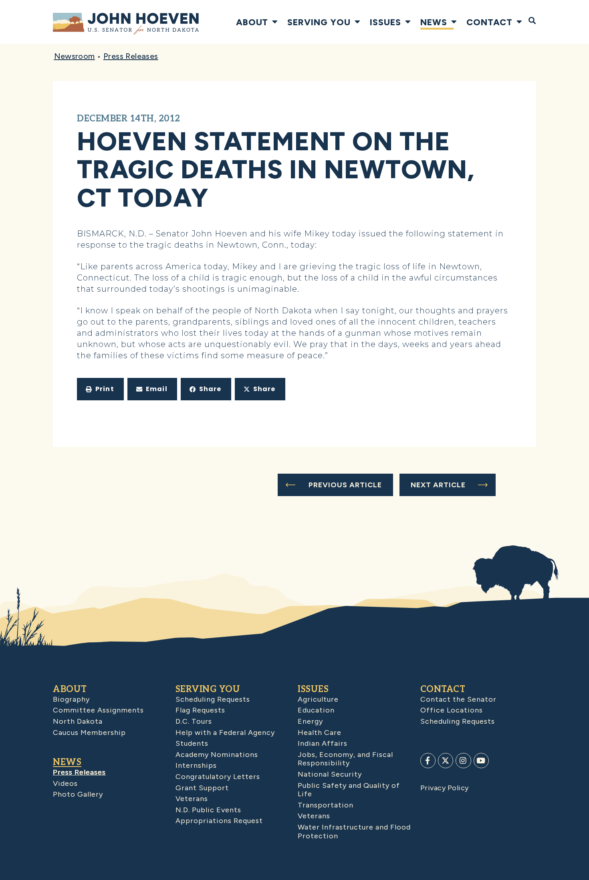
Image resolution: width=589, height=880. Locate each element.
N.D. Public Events (208, 809)
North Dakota (78, 721)
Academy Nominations (216, 754)
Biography (71, 699)
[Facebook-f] (428, 760)
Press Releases (130, 56)
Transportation (325, 805)
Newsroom (74, 56)
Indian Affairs (322, 743)
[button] (100, 389)
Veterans (191, 798)
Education (316, 710)
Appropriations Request (219, 820)
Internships (196, 765)
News (433, 22)
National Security (330, 774)
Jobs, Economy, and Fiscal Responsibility (345, 759)
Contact (489, 22)
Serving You (319, 22)
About (252, 22)
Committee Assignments (98, 710)
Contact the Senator (458, 699)
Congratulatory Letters (217, 776)
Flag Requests (200, 710)
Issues (385, 22)
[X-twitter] (445, 760)
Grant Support (202, 787)
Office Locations (451, 710)
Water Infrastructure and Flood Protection (354, 831)
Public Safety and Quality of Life (349, 790)
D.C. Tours (193, 721)
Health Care (319, 732)
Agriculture (318, 699)
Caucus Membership (89, 732)
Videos (65, 783)
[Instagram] (463, 760)
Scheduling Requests (212, 699)
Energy (310, 721)
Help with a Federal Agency (225, 732)
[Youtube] (481, 760)
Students (191, 743)
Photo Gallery (78, 794)
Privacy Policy (444, 787)
